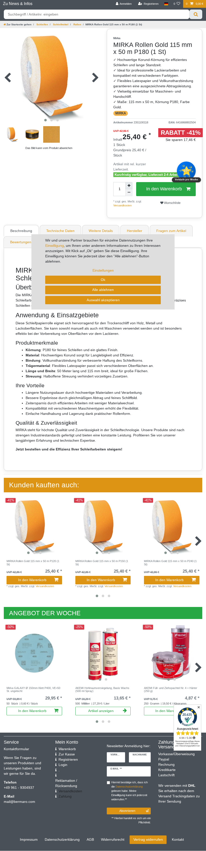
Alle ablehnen (103, 290)
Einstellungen (103, 270)
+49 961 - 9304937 (19, 788)
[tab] (22, 231)
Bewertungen (20, 242)
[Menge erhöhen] (128, 185)
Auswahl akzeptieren (103, 300)
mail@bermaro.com (19, 802)
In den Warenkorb (164, 188)
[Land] (166, 4)
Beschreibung (21, 231)
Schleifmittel (60, 24)
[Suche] (195, 14)
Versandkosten (122, 205)
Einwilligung (54, 246)
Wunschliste (172, 203)
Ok (103, 280)
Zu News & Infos (17, 4)
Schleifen (42, 24)
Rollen (77, 24)
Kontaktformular (16, 749)
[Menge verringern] (128, 192)
